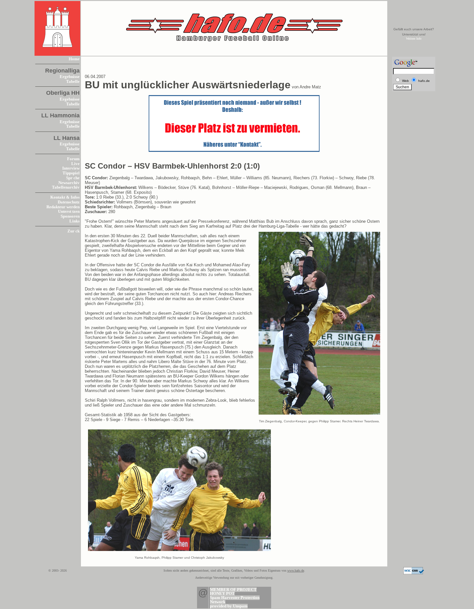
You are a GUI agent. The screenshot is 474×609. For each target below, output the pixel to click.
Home (74, 59)
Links (74, 221)
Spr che (73, 178)
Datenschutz (69, 202)
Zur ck (73, 231)
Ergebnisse (70, 76)
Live (75, 164)
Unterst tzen (69, 211)
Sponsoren (70, 216)
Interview (71, 168)
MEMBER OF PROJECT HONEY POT (233, 591)
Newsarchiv (69, 183)
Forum (73, 159)
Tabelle (73, 81)
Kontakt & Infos (65, 197)
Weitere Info (413, 38)
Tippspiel (71, 173)
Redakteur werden (63, 207)
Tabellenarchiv (66, 187)
